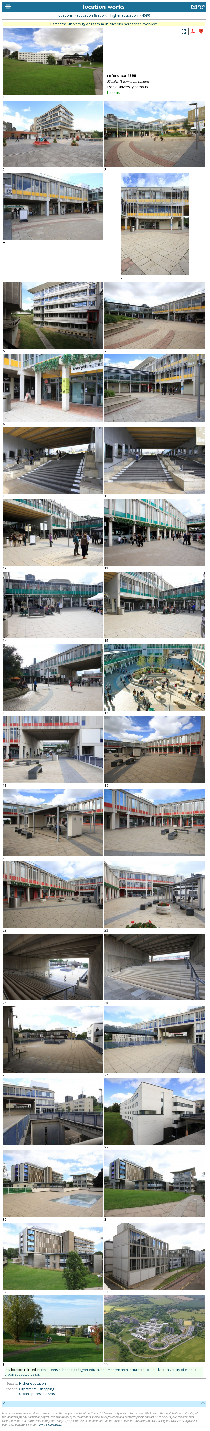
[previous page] (4, 1404)
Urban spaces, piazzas (37, 1393)
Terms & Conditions (49, 1424)
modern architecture (124, 1369)
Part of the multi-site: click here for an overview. (104, 24)
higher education (124, 15)
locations (65, 15)
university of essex (179, 1369)
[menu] (7, 7)
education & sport (92, 15)
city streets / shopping (58, 1369)
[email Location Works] (194, 7)
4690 (146, 15)
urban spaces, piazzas (22, 1374)
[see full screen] (183, 31)
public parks (152, 1369)
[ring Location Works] (201, 7)
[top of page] (203, 1404)
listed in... (114, 92)
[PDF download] (192, 34)
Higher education (32, 1383)
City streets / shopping (36, 1389)
